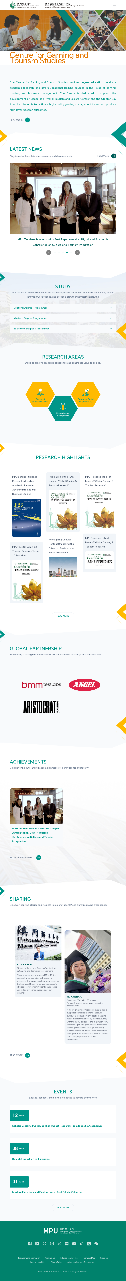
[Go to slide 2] (59, 252)
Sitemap (104, 1258)
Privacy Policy (56, 1262)
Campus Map (89, 1258)
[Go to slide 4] (67, 252)
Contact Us (50, 1258)
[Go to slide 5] (71, 252)
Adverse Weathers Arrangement (81, 1262)
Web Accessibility (38, 1262)
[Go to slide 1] (55, 252)
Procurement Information (29, 1258)
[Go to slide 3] (63, 252)
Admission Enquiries (69, 1258)
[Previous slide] (48, 252)
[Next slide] (77, 252)
